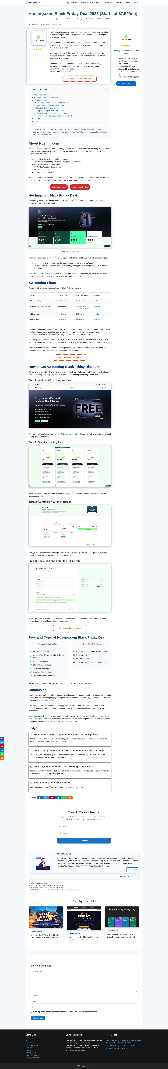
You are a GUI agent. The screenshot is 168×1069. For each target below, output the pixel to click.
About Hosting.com (41, 95)
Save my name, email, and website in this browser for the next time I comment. (65, 1012)
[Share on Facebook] (40, 797)
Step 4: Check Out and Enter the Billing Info (53, 113)
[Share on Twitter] (46, 797)
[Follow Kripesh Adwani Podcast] (124, 876)
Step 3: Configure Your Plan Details (50, 111)
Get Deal (97, 301)
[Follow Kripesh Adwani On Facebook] (135, 876)
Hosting (83, 3)
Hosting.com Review (80, 187)
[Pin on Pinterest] (52, 797)
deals (44, 885)
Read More (132, 870)
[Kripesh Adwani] (33, 2)
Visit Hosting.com (59, 187)
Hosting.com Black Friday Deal (80, 79)
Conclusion (38, 119)
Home (59, 19)
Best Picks (74, 3)
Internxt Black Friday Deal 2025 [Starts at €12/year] (47, 887)
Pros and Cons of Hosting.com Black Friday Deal (53, 116)
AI (90, 3)
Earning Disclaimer (32, 1058)
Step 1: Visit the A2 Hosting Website (50, 105)
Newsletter (29, 1043)
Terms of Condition (32, 1055)
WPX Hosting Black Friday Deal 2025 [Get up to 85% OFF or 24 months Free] (55, 890)
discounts (50, 885)
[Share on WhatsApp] (64, 797)
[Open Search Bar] (140, 2)
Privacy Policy (31, 1053)
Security (118, 3)
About (134, 3)
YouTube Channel (32, 1045)
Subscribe (84, 841)
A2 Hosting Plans (40, 100)
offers (61, 885)
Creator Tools (108, 3)
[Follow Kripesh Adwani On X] (128, 876)
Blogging (97, 3)
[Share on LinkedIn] (58, 797)
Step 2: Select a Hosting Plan (47, 108)
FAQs (36, 121)
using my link (74, 434)
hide (106, 89)
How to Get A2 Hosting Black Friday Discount (52, 103)
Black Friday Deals (69, 19)
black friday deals (36, 885)
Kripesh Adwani (64, 854)
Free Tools (29, 1048)
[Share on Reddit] (70, 797)
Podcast (29, 1050)
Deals (127, 3)
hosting (56, 885)
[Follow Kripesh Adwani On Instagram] (132, 876)
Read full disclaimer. (78, 1050)
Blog (67, 3)
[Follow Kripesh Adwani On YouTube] (121, 876)
